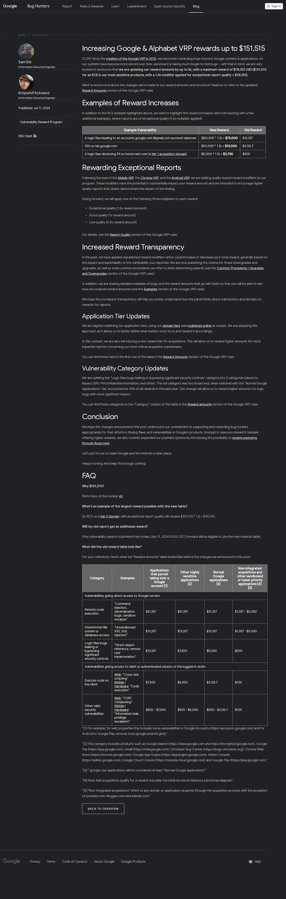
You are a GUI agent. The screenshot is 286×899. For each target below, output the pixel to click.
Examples (150, 289)
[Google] (13, 863)
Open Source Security (169, 6)
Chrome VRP (149, 178)
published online (199, 326)
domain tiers (171, 326)
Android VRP (180, 178)
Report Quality (120, 235)
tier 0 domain (110, 516)
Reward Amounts (94, 91)
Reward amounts (200, 404)
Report (67, 6)
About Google (104, 862)
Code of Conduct (74, 862)
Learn (115, 6)
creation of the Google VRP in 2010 (131, 59)
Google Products (133, 862)
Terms (51, 862)
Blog (196, 6)
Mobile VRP (126, 178)
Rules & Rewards (92, 6)
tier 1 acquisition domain (169, 154)
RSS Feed (25, 136)
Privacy (35, 862)
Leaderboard (136, 6)
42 (121, 496)
